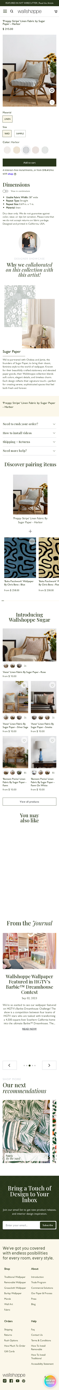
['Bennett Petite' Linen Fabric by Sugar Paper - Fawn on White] (43, 752)
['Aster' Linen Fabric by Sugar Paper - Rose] (29, 644)
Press (33, 1298)
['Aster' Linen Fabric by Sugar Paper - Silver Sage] (15, 697)
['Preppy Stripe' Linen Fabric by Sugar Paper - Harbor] (26, 150)
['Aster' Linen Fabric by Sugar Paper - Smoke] (19, 665)
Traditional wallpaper (14, 1277)
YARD (7, 133)
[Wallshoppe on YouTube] (18, 1382)
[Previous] (10, 1065)
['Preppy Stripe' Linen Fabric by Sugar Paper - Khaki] (7, 150)
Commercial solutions (42, 1288)
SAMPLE (20, 133)
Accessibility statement (42, 1363)
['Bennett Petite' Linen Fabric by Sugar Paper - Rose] (12, 772)
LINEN (7, 118)
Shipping (8, 1329)
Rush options (11, 1340)
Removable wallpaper (15, 1282)
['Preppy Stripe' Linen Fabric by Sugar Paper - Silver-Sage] (45, 150)
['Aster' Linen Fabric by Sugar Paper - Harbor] (12, 665)
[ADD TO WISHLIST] (52, 90)
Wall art (8, 1304)
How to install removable (38, 1347)
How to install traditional (38, 1356)
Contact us (37, 1335)
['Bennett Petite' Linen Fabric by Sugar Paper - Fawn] (15, 752)
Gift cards (9, 1351)
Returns (8, 1335)
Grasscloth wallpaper (15, 1288)
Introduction (37, 1277)
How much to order (14, 1345)
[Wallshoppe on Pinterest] (23, 1381)
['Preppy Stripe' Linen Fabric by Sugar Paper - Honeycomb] (16, 150)
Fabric (7, 1309)
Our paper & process (41, 1293)
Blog (33, 1304)
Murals (7, 1298)
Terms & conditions (41, 1340)
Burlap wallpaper (13, 1293)
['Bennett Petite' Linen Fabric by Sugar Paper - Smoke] (19, 772)
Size (5, 127)
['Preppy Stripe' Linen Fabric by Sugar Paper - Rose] (35, 150)
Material (7, 112)
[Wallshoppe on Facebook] (11, 1382)
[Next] (49, 1065)
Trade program (38, 1282)
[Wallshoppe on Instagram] (5, 1382)
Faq (33, 1329)
